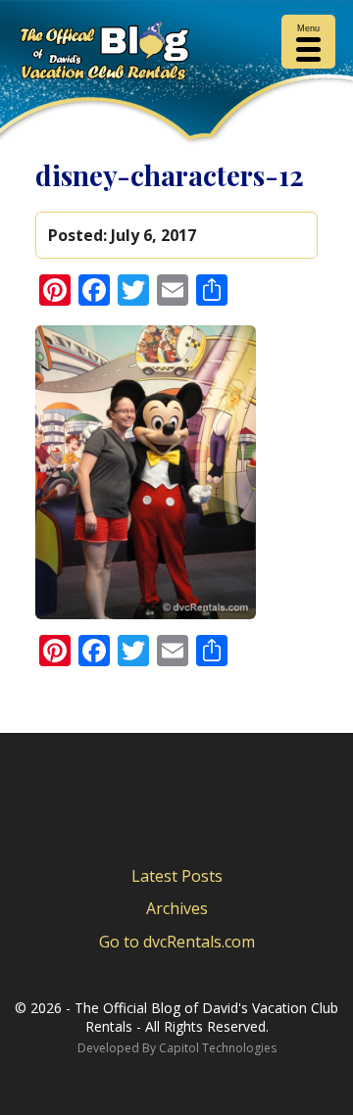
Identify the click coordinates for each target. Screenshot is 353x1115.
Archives (177, 908)
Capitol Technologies (218, 1048)
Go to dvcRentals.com (177, 941)
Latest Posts (177, 876)
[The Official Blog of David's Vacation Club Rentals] (176, 54)
